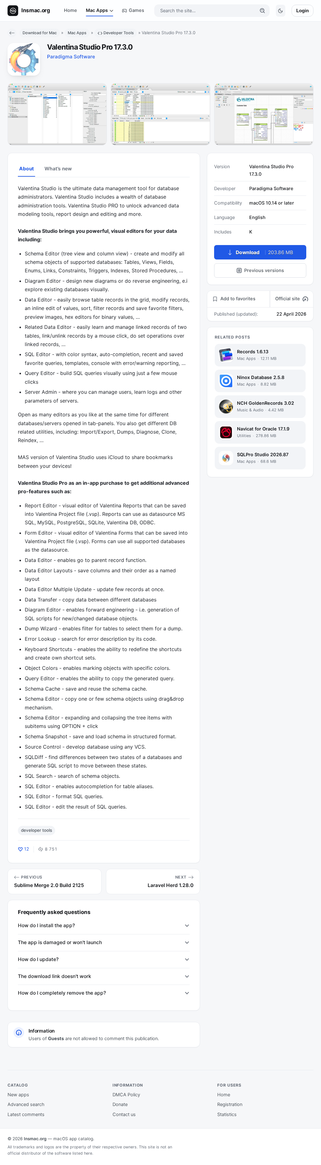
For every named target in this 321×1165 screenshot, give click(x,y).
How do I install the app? (46, 925)
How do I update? (38, 959)
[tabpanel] (104, 497)
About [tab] (26, 169)
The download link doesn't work (54, 976)
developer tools (36, 830)
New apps (18, 1095)
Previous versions (264, 270)
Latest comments (26, 1114)
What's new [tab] (58, 169)
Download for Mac (40, 32)
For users (229, 1085)
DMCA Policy (126, 1095)
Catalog (18, 1085)
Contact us (124, 1114)
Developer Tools (118, 32)
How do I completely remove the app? (62, 993)
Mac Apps (97, 10)
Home (70, 10)
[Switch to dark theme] (280, 11)
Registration (229, 1104)
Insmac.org (35, 1138)
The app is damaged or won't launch (60, 942)
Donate (120, 1104)
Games (136, 10)
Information (128, 1085)
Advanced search (26, 1104)
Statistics (227, 1114)
